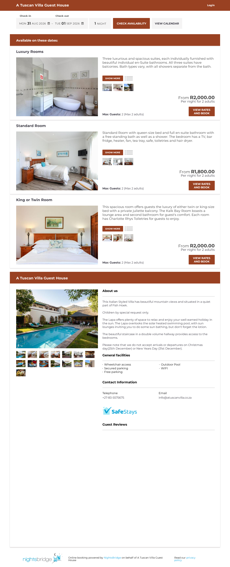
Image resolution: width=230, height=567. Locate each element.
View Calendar (167, 23)
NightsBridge (112, 557)
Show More (112, 78)
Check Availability (131, 23)
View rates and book (201, 111)
